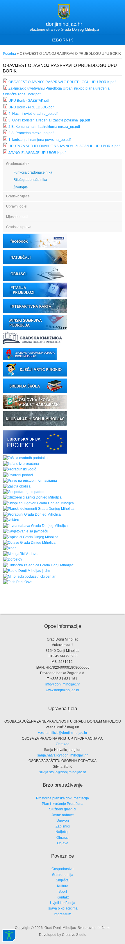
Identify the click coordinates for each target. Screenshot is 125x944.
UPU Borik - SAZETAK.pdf (28, 101)
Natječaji (62, 832)
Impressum (62, 914)
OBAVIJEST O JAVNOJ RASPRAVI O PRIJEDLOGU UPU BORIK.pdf (61, 82)
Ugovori (62, 821)
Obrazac (62, 744)
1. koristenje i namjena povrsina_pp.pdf (39, 140)
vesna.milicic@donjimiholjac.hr (62, 733)
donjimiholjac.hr (64, 24)
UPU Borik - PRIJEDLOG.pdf (30, 107)
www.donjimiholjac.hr (62, 690)
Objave (62, 843)
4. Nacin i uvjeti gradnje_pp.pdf (33, 114)
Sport (62, 892)
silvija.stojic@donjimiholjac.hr (62, 772)
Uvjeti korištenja (62, 903)
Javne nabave (62, 815)
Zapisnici (63, 826)
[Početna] (64, 18)
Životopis (20, 187)
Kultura (62, 886)
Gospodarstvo (62, 869)
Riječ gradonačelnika (30, 180)
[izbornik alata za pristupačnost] (9, 935)
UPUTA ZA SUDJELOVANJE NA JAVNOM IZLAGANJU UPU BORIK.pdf (63, 146)
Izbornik (62, 40)
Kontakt (63, 897)
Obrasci (62, 838)
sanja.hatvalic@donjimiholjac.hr (62, 755)
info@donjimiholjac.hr (62, 684)
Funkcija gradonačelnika (32, 172)
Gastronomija (62, 875)
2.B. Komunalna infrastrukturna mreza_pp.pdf (44, 127)
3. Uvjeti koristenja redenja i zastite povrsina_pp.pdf (49, 120)
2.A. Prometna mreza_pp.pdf (30, 133)
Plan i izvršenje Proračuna (62, 804)
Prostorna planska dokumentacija (62, 798)
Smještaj (62, 880)
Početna (9, 54)
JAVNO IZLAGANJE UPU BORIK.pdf (36, 153)
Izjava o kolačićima (63, 908)
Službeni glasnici (62, 809)
